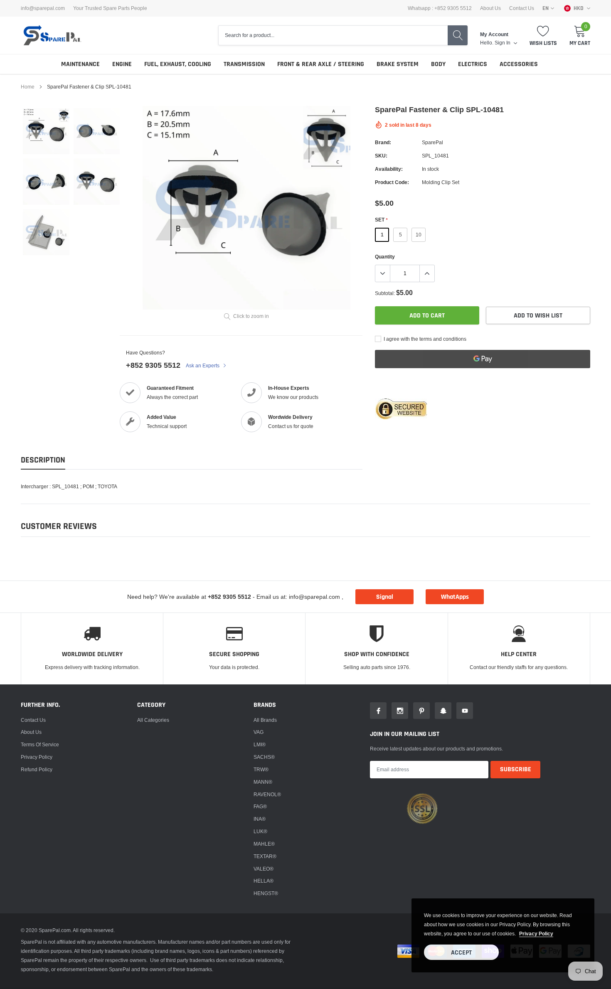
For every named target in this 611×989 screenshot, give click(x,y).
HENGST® (266, 893)
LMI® (260, 744)
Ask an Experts (203, 365)
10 (418, 234)
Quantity (385, 256)
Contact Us (521, 8)
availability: (389, 169)
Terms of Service (40, 744)
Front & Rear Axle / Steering (320, 64)
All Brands (265, 720)
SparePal (432, 142)
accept (461, 952)
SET (381, 219)
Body (438, 64)
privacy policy (536, 933)
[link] (46, 131)
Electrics (472, 64)
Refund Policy (36, 769)
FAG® (260, 806)
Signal (384, 597)
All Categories (153, 720)
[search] (458, 35)
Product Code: (392, 182)
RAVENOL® (267, 794)
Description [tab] (43, 460)
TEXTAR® (265, 856)
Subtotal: (385, 293)
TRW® (261, 769)
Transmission (244, 64)
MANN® (263, 782)
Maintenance (80, 64)
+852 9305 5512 (153, 365)
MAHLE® (264, 844)
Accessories (519, 64)
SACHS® (264, 757)
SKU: (381, 156)
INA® (260, 819)
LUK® (260, 831)
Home (27, 87)
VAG (259, 732)
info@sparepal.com (43, 8)
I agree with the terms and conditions (424, 339)
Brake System (398, 64)
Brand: (383, 142)
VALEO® (263, 869)
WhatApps (455, 597)
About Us (490, 8)
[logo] (52, 35)
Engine (122, 64)
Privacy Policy (36, 757)
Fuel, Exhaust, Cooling (177, 64)
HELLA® (263, 881)
